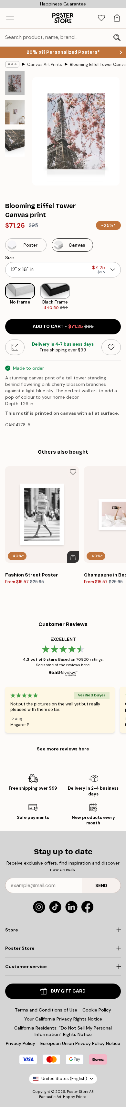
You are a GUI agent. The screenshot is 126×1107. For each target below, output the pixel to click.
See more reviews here (63, 749)
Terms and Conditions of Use (46, 1010)
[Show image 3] (15, 143)
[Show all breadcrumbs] (12, 64)
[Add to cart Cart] (73, 557)
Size (9, 257)
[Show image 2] (15, 112)
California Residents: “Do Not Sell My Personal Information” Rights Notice (63, 1031)
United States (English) (64, 1078)
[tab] (101, 18)
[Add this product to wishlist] (111, 347)
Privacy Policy (20, 1043)
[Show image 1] (15, 83)
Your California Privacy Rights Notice (63, 1019)
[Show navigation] (10, 18)
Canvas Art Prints (44, 64)
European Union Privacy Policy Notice (80, 1043)
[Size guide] (15, 347)
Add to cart (63, 326)
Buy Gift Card (68, 991)
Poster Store (77, 1091)
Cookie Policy (96, 1010)
